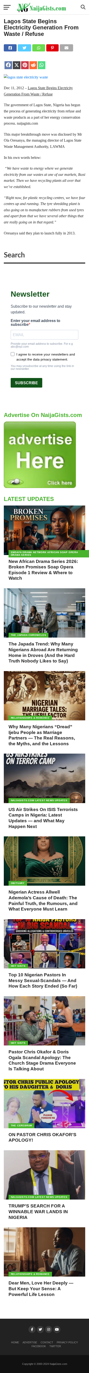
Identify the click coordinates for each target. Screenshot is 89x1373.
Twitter (55, 1346)
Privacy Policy (67, 1342)
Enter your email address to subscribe (35, 323)
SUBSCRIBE (26, 383)
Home (15, 1342)
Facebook (39, 1346)
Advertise (30, 1342)
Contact (47, 1342)
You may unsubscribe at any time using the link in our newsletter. (42, 367)
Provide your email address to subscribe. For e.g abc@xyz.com (42, 345)
